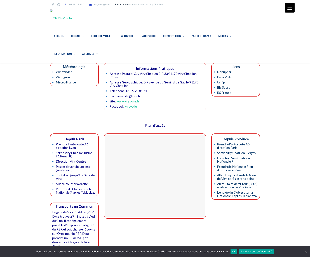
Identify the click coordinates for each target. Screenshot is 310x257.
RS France (224, 93)
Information (63, 53)
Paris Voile (224, 77)
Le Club (76, 36)
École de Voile (101, 36)
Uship (221, 82)
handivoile (148, 36)
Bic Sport (223, 87)
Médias (223, 36)
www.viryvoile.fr (127, 101)
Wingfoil (127, 36)
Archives (88, 53)
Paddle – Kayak (201, 36)
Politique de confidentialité (256, 251)
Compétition (172, 36)
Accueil (59, 36)
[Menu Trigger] (290, 8)
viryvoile (131, 106)
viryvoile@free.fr (103, 4)
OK (234, 251)
